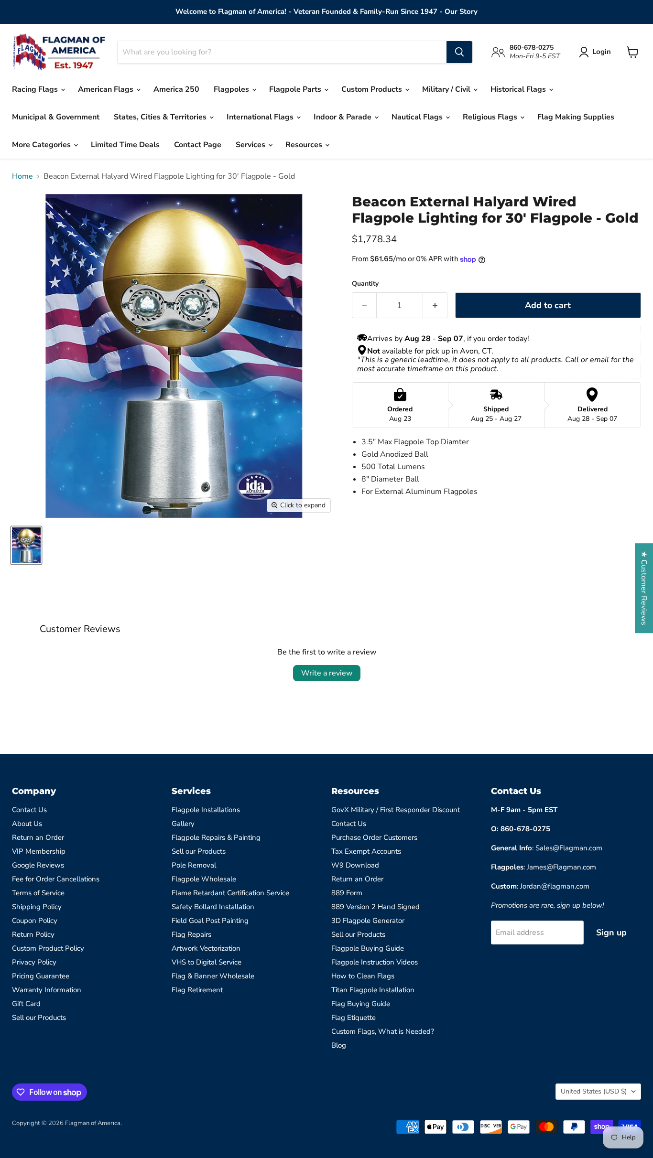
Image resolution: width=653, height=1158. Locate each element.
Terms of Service (38, 893)
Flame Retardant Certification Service (230, 893)
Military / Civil (447, 89)
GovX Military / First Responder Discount (395, 810)
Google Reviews (38, 865)
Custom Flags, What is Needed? (382, 1031)
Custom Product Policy (48, 948)
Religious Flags (491, 117)
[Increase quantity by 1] (435, 305)
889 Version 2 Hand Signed (375, 906)
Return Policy (33, 934)
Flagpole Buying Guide (367, 948)
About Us (27, 823)
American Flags (106, 89)
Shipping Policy (37, 906)
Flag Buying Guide (360, 1003)
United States (594, 1091)
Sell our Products (39, 1017)
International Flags (261, 117)
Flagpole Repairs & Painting (216, 837)
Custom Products (372, 89)
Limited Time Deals (125, 144)
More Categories (42, 144)
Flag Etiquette (353, 1017)
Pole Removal (194, 865)
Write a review (326, 673)
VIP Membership (38, 851)
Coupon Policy (34, 920)
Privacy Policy (34, 962)
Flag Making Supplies (575, 117)
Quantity (365, 284)
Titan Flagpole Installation (372, 990)
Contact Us (29, 810)
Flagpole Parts (296, 89)
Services (251, 144)
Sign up (611, 932)
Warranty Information (46, 990)
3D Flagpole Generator (367, 920)
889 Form (346, 893)
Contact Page (197, 144)
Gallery (183, 823)
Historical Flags (519, 89)
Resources (304, 144)
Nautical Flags (418, 117)
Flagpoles (232, 89)
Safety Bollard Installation (213, 906)
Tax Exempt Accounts (366, 851)
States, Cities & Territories (161, 117)
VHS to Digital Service (206, 962)
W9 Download (355, 865)
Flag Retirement (197, 990)
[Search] (459, 52)
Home (22, 176)
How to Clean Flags (362, 976)
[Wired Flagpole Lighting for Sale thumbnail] (26, 545)
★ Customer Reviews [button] (644, 588)
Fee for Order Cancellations (55, 879)
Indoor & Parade (343, 117)
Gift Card (26, 1003)
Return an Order (38, 837)
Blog (338, 1045)
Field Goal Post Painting (210, 920)
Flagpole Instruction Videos (374, 962)
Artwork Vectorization (206, 948)
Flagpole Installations (206, 810)
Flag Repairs (191, 934)
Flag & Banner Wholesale (213, 976)
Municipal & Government (55, 117)
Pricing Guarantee (40, 976)
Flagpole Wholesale (204, 879)
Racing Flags (36, 89)
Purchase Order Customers (374, 837)
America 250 (176, 89)
